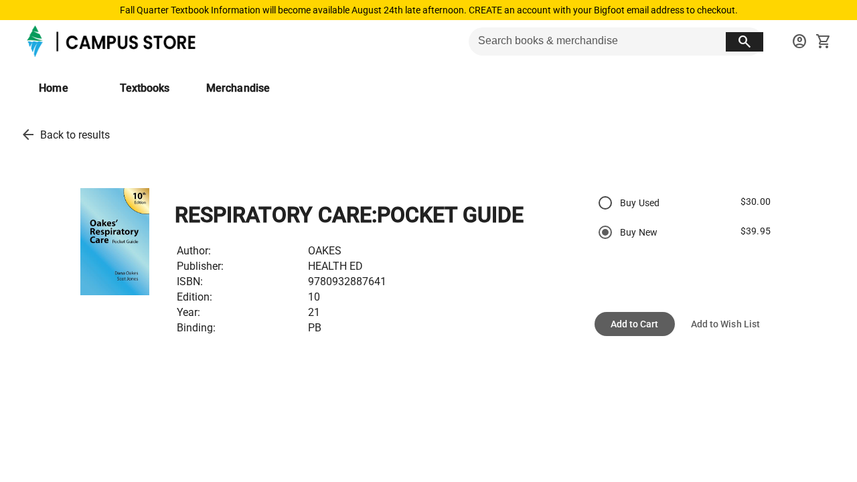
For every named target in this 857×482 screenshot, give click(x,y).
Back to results (75, 135)
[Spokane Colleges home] (113, 41)
